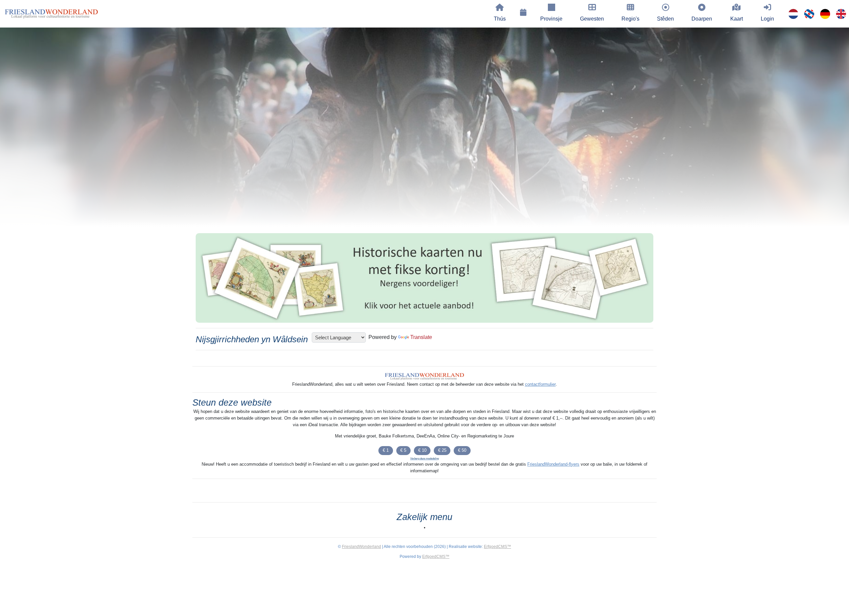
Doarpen (701, 19)
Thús (500, 19)
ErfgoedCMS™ (497, 546)
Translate (421, 337)
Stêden (665, 19)
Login (767, 19)
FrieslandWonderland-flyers (553, 464)
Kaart (736, 19)
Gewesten (592, 19)
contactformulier (540, 384)
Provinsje (551, 19)
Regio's (630, 19)
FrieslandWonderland (361, 546)
